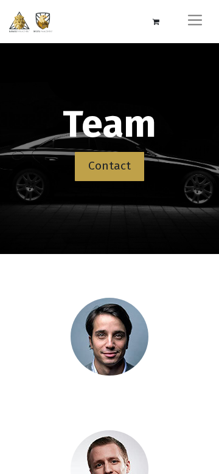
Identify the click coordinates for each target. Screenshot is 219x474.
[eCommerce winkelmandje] (155, 22)
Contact (109, 166)
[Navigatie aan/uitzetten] (195, 21)
